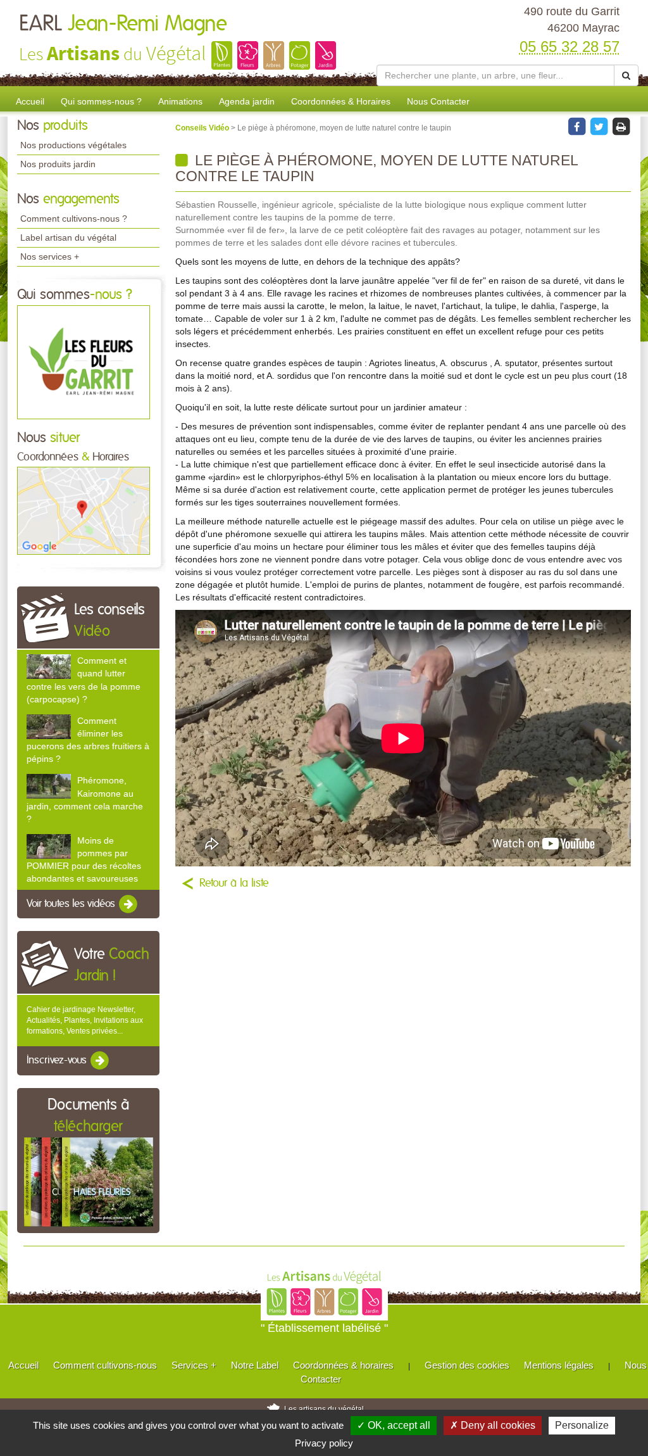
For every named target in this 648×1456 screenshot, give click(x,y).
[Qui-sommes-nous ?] (83, 361)
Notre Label (254, 1365)
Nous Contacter (438, 101)
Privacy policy (324, 1443)
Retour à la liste (234, 883)
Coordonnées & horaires (343, 1365)
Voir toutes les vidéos (72, 904)
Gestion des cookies (467, 1365)
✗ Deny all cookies (492, 1425)
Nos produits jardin (58, 164)
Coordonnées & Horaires (340, 101)
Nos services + (49, 256)
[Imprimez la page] (621, 126)
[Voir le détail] (49, 666)
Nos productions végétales (73, 145)
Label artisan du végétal (68, 237)
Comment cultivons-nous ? (73, 218)
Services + (193, 1365)
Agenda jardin (247, 101)
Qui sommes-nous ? (101, 101)
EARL (123, 24)
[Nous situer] (83, 510)
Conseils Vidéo (203, 127)
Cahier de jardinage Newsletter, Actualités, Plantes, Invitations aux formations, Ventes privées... (85, 1020)
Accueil (30, 101)
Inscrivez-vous (58, 1060)
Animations (180, 101)
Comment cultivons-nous (105, 1365)
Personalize (582, 1425)
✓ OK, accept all (393, 1425)
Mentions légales (559, 1365)
